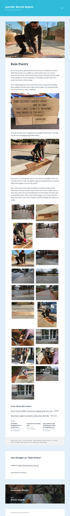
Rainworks (26, 135)
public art (26, 442)
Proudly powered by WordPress (20, 512)
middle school (19, 442)
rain (31, 442)
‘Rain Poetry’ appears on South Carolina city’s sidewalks (30, 416)
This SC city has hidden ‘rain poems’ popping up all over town (32, 411)
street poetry (43, 442)
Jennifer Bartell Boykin (19, 6)
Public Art (49, 440)
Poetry (44, 440)
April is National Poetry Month (28, 465)
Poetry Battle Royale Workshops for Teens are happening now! (49, 425)
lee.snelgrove (28, 440)
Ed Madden (38, 440)
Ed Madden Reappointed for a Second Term (16, 425)
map (39, 195)
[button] (23, 212)
